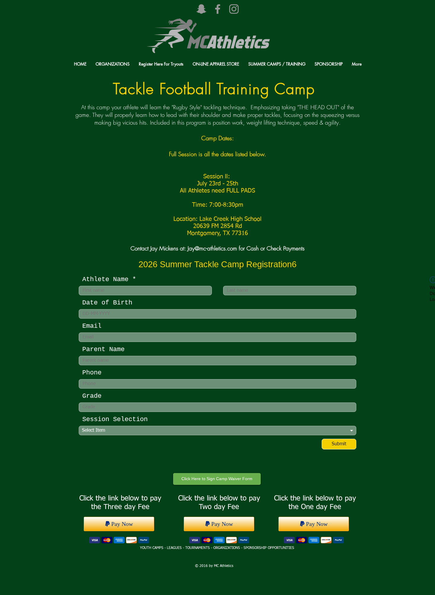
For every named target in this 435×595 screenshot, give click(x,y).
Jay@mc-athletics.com (212, 248)
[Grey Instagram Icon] (234, 9)
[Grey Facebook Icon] (217, 9)
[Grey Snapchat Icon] (201, 9)
